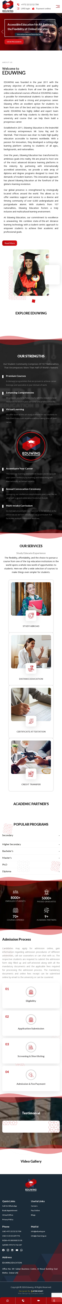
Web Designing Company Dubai (31, 1293)
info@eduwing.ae (38, 1231)
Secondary (7, 835)
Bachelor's (7, 850)
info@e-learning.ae (38, 1236)
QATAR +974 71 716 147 (12, 1245)
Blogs (33, 1215)
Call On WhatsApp (9, 1206)
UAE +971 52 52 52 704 (11, 1231)
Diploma (6, 871)
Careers (34, 1206)
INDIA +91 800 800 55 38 (12, 1240)
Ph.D (4, 864)
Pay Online (35, 1210)
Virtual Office (7, 1215)
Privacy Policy (7, 1219)
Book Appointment (9, 1210)
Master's (7, 857)
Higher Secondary (11, 844)
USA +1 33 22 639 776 (11, 1236)
